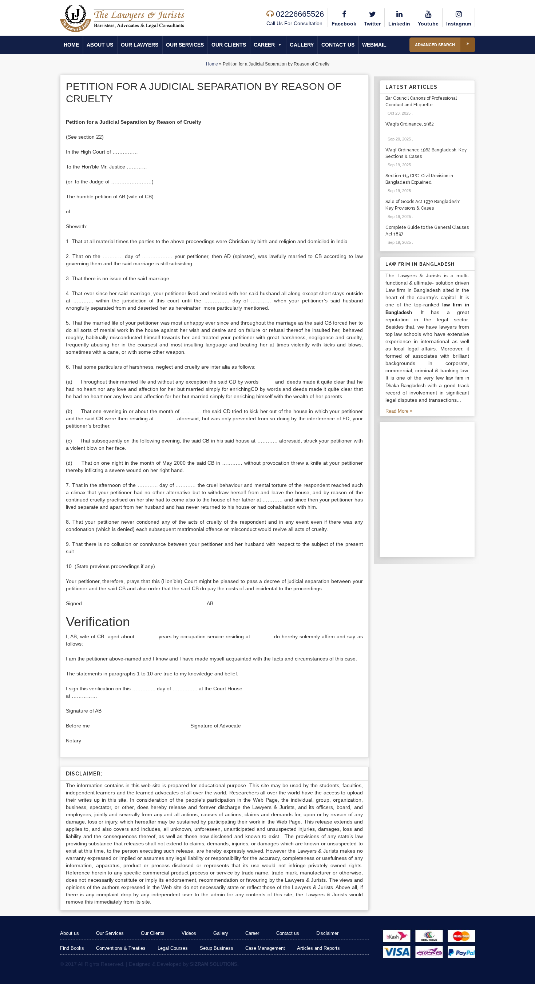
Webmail (374, 45)
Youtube (428, 24)
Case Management (265, 948)
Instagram (458, 24)
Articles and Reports (318, 948)
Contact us (337, 45)
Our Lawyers (139, 45)
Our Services (185, 45)
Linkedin (399, 24)
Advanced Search (435, 45)
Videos (189, 933)
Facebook (344, 24)
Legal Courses (173, 948)
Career (264, 45)
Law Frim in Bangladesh (420, 264)
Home (71, 45)
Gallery (302, 45)
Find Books (72, 948)
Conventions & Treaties (121, 948)
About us (100, 45)
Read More (397, 411)
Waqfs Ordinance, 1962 (409, 124)
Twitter (372, 24)
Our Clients (228, 45)
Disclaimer (327, 933)
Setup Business (216, 948)
